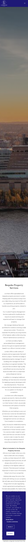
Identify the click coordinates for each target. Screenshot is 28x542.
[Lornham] (4, 3)
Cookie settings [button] (12, 521)
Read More (9, 519)
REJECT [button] (10, 526)
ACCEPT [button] (10, 533)
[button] (24, 3)
